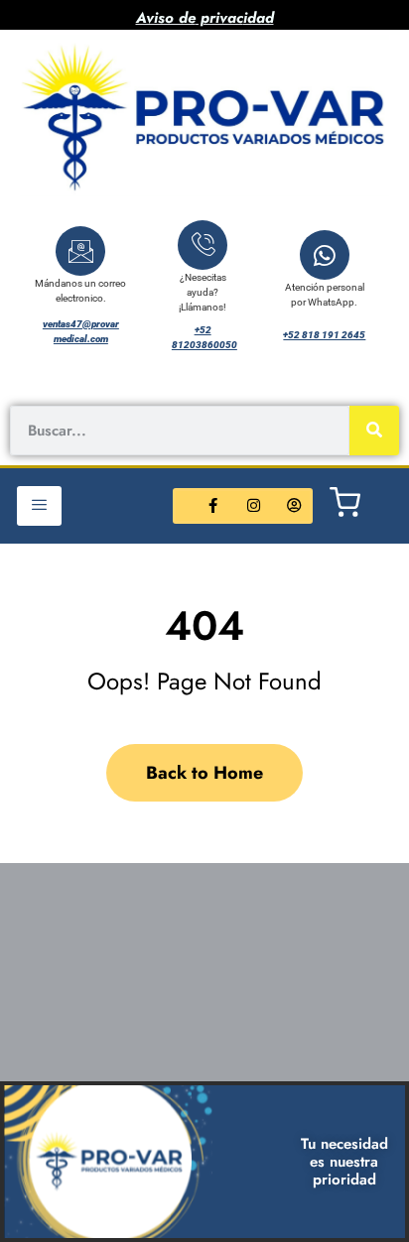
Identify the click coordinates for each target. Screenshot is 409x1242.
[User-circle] (295, 506)
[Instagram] (254, 506)
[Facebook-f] (213, 506)
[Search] (374, 430)
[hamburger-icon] (39, 506)
